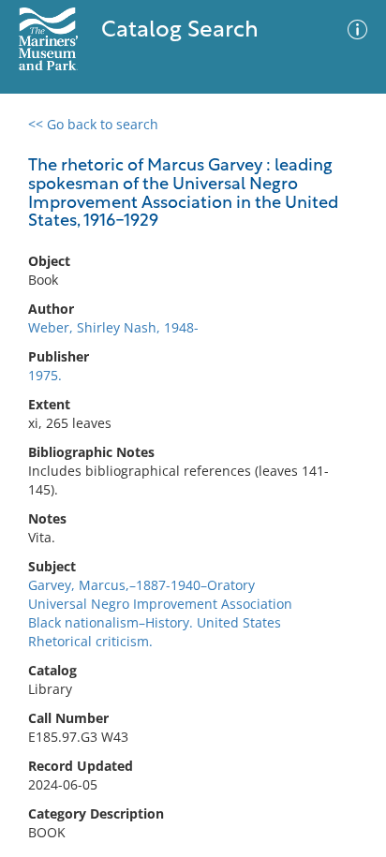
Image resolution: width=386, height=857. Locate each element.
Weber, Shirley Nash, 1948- (113, 327)
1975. (45, 375)
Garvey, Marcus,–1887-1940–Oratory (141, 585)
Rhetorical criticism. (90, 641)
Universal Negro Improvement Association (160, 604)
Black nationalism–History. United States (154, 622)
